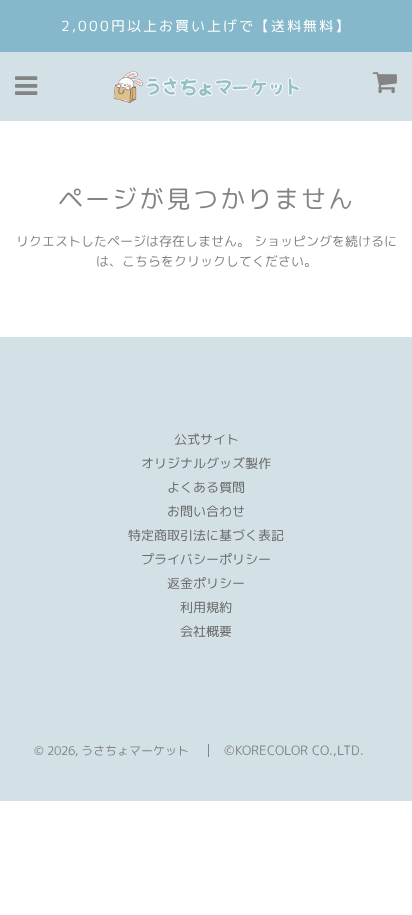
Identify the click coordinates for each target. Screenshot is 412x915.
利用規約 (206, 607)
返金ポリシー (206, 583)
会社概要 (206, 631)
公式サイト (206, 439)
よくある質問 (206, 487)
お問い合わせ (206, 511)
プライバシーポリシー (206, 559)
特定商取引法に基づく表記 (206, 535)
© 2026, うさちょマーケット (111, 750)
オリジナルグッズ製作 (206, 463)
